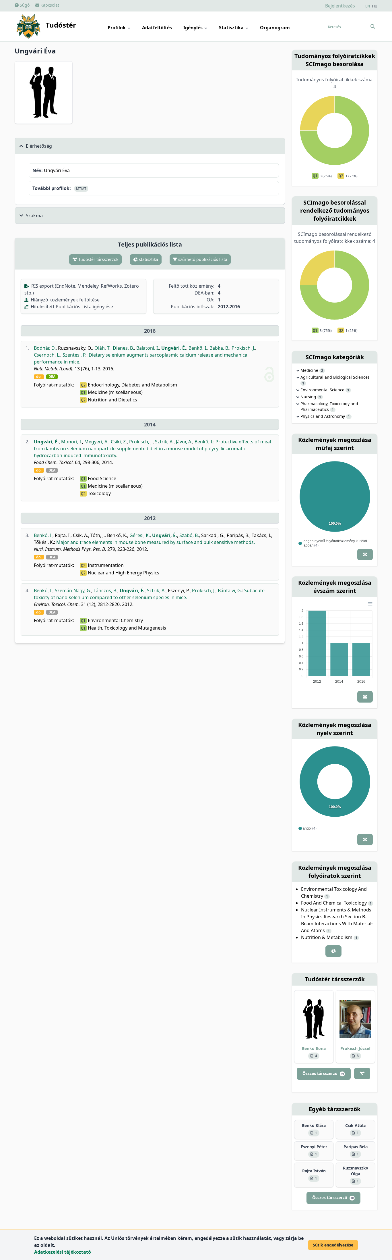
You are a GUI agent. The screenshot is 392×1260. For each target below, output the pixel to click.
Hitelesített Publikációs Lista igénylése (71, 306)
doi (39, 376)
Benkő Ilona (314, 1048)
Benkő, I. (198, 348)
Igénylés (193, 27)
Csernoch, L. (47, 355)
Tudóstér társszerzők (97, 259)
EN (367, 6)
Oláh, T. (102, 348)
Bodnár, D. (45, 348)
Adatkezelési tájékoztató (62, 1252)
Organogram (275, 27)
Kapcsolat (49, 5)
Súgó (24, 5)
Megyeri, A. (96, 441)
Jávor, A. (184, 441)
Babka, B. (219, 348)
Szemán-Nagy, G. (73, 590)
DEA (51, 376)
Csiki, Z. (119, 441)
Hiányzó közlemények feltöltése (65, 300)
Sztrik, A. (164, 441)
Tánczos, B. (105, 590)
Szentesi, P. (74, 355)
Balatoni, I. (147, 348)
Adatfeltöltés (157, 27)
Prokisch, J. (243, 348)
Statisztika (232, 27)
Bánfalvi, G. (230, 590)
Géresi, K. (139, 535)
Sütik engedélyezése (333, 1245)
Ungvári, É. (173, 348)
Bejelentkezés (340, 6)
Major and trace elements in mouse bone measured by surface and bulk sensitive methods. (155, 542)
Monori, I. (71, 441)
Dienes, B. (123, 348)
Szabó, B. (189, 535)
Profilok (117, 27)
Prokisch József (355, 1048)
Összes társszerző (323, 1073)
